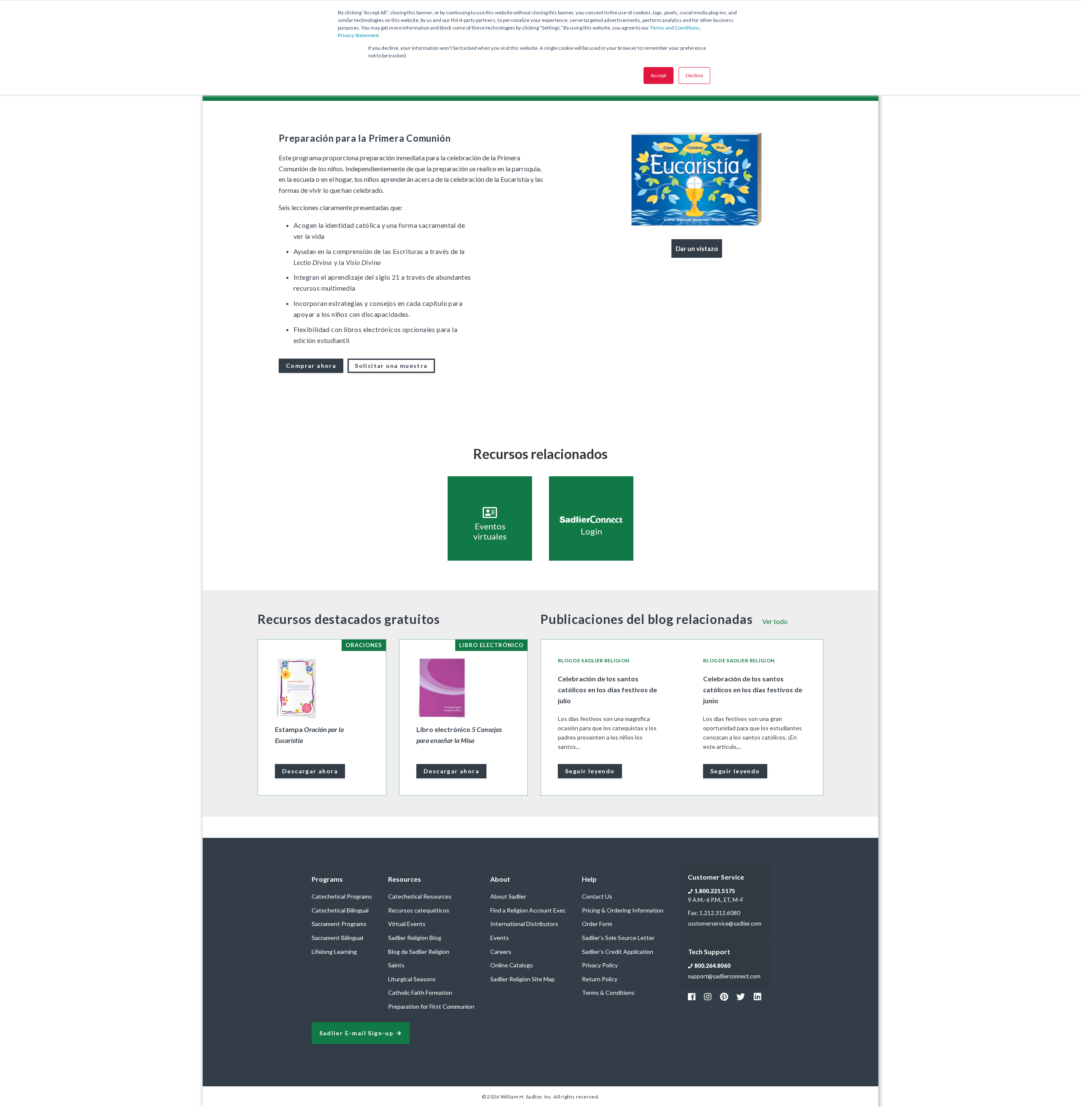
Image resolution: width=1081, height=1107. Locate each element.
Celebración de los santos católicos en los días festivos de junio (752, 690)
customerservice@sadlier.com (724, 923)
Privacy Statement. (359, 35)
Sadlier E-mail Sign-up (356, 1033)
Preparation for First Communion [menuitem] (431, 1006)
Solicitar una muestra (391, 365)
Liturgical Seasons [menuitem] (412, 979)
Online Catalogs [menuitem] (511, 965)
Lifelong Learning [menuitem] (334, 951)
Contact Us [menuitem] (597, 896)
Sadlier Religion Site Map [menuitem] (522, 979)
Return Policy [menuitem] (599, 979)
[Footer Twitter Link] (740, 996)
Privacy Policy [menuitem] (600, 965)
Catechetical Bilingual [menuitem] (340, 910)
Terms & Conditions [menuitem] (608, 992)
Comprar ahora (311, 365)
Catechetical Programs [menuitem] (342, 896)
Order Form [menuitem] (597, 923)
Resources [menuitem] (404, 879)
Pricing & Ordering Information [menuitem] (622, 910)
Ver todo (775, 621)
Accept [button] (658, 75)
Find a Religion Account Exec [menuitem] (528, 910)
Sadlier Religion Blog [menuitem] (414, 937)
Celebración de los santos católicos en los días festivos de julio (607, 690)
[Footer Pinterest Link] (724, 996)
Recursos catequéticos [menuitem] (418, 910)
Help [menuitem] (589, 879)
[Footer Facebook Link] (691, 996)
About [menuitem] (500, 879)
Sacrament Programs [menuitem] (339, 923)
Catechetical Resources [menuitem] (419, 896)
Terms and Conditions (675, 27)
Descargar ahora (310, 771)
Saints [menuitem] (396, 965)
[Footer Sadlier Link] (757, 996)
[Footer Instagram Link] (708, 996)
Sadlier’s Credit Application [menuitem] (617, 951)
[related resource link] (490, 518)
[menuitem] (696, 248)
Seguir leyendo (590, 771)
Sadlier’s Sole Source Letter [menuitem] (618, 937)
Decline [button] (694, 75)
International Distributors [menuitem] (524, 923)
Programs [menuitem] (327, 879)
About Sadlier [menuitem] (508, 896)
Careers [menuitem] (500, 951)
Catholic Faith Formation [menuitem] (420, 992)
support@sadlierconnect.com (724, 976)
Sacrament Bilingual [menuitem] (337, 937)
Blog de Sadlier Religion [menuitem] (418, 951)
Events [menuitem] (499, 937)
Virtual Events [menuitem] (407, 923)
